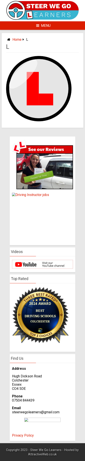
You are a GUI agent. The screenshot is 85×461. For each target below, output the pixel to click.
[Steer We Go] (42, 19)
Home (17, 39)
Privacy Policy (23, 435)
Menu (46, 26)
